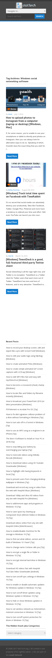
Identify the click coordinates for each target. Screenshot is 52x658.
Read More (12, 156)
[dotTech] (26, 7)
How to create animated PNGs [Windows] (24, 364)
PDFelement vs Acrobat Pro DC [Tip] (22, 409)
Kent (10, 114)
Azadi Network (15, 655)
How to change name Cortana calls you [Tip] (25, 547)
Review (13, 109)
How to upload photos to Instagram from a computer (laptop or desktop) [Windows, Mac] (23, 122)
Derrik (10, 256)
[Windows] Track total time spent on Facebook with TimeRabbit (25, 195)
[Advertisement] (26, 49)
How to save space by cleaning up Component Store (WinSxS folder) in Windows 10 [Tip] (25, 514)
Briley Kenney (14, 190)
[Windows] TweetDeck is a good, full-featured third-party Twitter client (25, 263)
